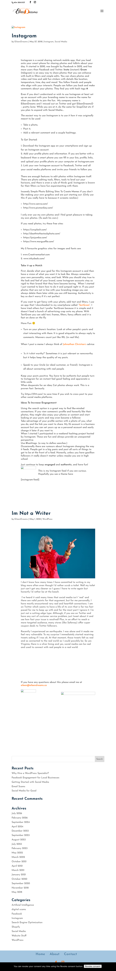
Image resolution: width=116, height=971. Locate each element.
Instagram (24, 36)
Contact (70, 954)
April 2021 (17, 866)
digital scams (19, 909)
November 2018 (20, 888)
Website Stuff (19, 936)
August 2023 (19, 839)
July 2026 (17, 813)
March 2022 (18, 857)
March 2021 (18, 870)
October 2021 (19, 861)
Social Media (61, 42)
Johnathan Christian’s (74, 344)
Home (40, 954)
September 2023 (21, 835)
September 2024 (21, 822)
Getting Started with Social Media (30, 782)
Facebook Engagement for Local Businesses (35, 777)
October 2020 (19, 879)
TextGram (84, 305)
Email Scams (18, 786)
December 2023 (20, 831)
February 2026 (20, 818)
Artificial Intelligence (23, 905)
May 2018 (17, 892)
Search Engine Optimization (27, 922)
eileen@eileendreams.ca (34, 685)
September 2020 (21, 883)
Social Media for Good (24, 791)
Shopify (16, 927)
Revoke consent (92, 966)
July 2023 (17, 844)
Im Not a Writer (31, 513)
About (55, 954)
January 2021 (19, 874)
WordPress (47, 519)
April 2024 (17, 826)
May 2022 (17, 853)
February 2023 (19, 848)
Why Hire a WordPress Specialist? (30, 773)
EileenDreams (21, 42)
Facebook (17, 914)
